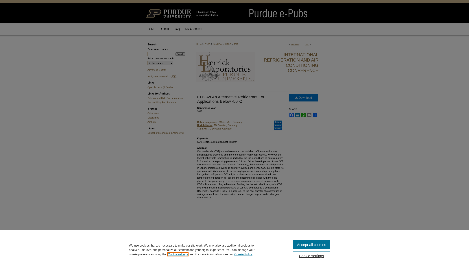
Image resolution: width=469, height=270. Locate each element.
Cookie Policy (243, 254)
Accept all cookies (311, 245)
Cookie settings (178, 254)
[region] (234, 250)
